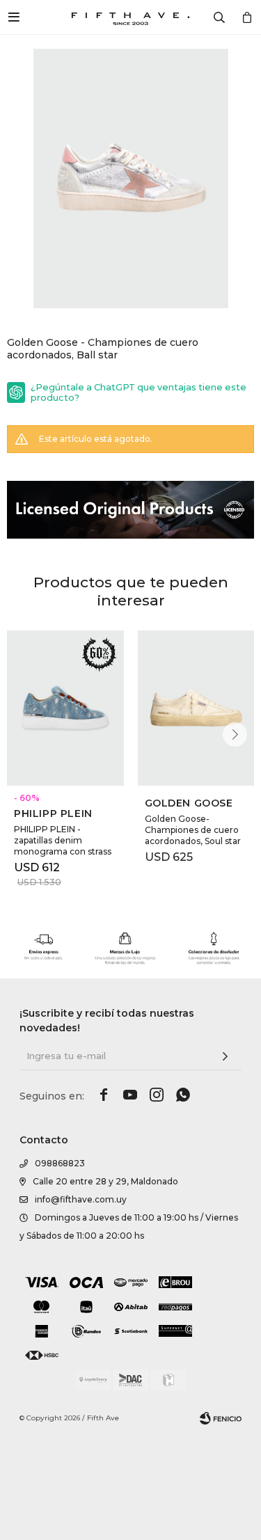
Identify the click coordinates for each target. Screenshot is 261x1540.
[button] (235, 734)
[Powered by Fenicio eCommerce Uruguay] (221, 1418)
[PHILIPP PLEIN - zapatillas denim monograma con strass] (65, 708)
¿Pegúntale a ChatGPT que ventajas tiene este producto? (138, 392)
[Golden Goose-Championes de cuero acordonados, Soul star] (196, 708)
